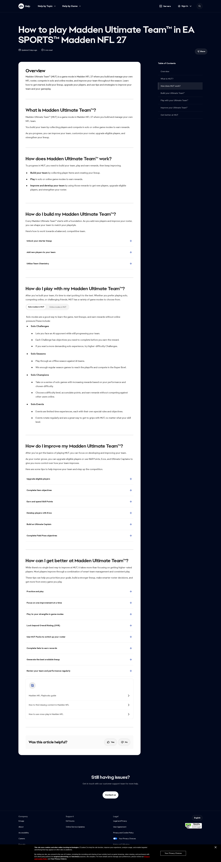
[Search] (200, 6)
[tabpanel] (79, 370)
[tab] (36, 307)
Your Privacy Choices (127, 838)
